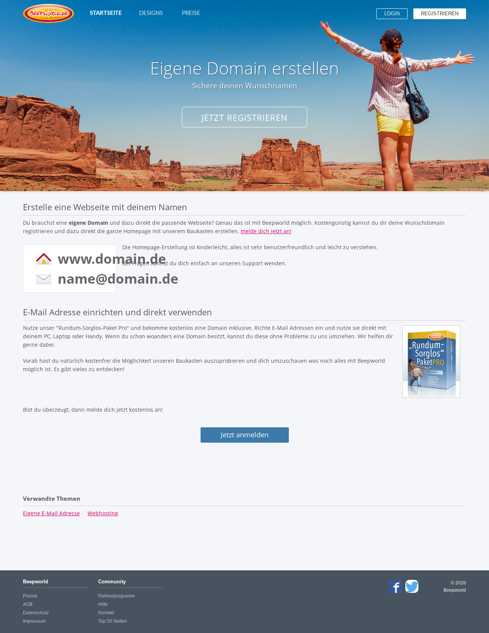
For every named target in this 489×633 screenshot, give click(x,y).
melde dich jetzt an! (266, 231)
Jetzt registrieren (244, 117)
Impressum (34, 621)
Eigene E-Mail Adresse (51, 513)
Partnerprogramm (116, 596)
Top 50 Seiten (112, 621)
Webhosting (102, 513)
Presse (30, 596)
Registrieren (439, 13)
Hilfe (103, 604)
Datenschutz (36, 612)
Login (392, 13)
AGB (27, 604)
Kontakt (106, 612)
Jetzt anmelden (245, 434)
